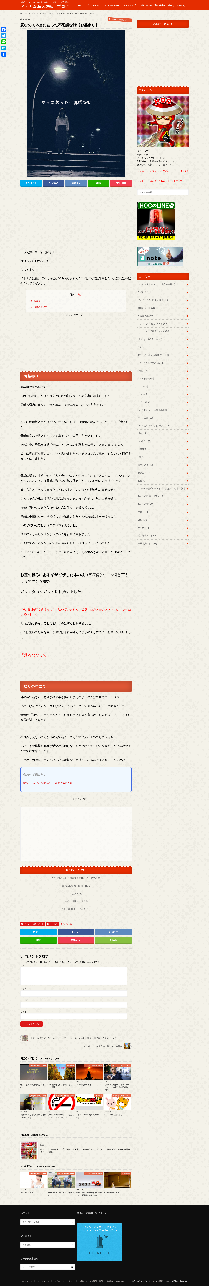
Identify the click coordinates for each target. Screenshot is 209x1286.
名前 (23, 989)
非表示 (78, 294)
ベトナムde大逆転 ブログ (44, 6)
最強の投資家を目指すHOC (76, 885)
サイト (23, 1011)
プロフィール (92, 5)
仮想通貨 (145, 441)
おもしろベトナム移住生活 (153, 355)
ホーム (79, 5)
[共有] (4, 54)
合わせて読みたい (35, 774)
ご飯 (144, 386)
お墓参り (37, 301)
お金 (141, 480)
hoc (42, 1144)
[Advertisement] (76, 221)
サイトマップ (130, 5)
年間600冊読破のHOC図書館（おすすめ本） (161, 488)
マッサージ (147, 394)
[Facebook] (4, 30)
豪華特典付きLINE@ (149, 543)
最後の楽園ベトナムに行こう (76, 909)
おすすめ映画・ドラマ (150, 496)
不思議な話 (67, 924)
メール (24, 1000)
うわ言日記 (53, 924)
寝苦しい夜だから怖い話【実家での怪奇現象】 (49, 782)
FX (142, 449)
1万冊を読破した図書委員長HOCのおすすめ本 (76, 877)
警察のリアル (146, 307)
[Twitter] (4, 36)
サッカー (143, 527)
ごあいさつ (144, 292)
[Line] (4, 42)
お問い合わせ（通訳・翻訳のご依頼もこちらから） (163, 5)
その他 (145, 402)
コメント (24, 965)
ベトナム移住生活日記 (152, 363)
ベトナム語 (145, 417)
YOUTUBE (144, 520)
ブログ (143, 512)
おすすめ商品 (146, 504)
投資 (142, 433)
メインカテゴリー (111, 5)
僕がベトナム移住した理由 (153, 300)
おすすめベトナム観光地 (153, 410)
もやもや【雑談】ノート (33, 924)
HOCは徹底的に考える (76, 901)
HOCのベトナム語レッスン (154, 425)
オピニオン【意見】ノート (154, 331)
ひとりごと (144, 347)
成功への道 (76, 893)
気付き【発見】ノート (152, 339)
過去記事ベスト (147, 535)
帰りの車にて (39, 307)
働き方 (142, 472)
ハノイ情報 (146, 378)
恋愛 (143, 370)
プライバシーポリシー (64, 1281)
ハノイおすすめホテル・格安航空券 (156, 284)
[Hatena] (4, 48)
